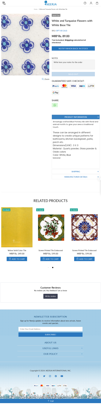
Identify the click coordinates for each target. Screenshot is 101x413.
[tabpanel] (17, 236)
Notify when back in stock (73, 48)
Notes (55, 58)
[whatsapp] (55, 105)
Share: (55, 100)
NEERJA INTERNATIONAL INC (50, 3)
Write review (50, 296)
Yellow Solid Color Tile (17, 250)
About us (50, 342)
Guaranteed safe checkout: (68, 81)
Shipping (69, 40)
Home (35, 9)
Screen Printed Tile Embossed (51, 250)
